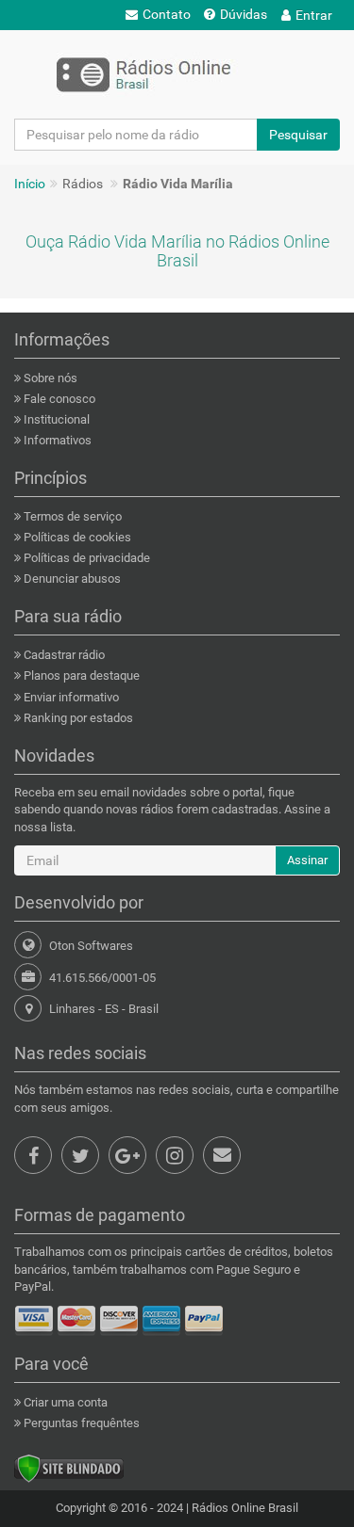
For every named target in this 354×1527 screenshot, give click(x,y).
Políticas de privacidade (85, 558)
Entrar (313, 15)
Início (29, 183)
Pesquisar (298, 134)
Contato (167, 14)
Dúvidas (243, 14)
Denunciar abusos (71, 578)
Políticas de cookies (76, 537)
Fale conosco (58, 399)
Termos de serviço (71, 516)
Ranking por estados (77, 718)
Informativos (56, 440)
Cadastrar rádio (63, 655)
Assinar (307, 860)
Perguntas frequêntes (80, 1423)
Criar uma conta (64, 1402)
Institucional (55, 419)
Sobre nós (49, 378)
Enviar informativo (70, 697)
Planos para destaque (80, 675)
